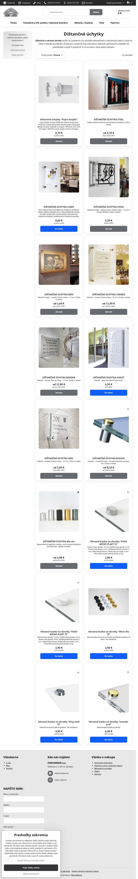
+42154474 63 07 (17, 50)
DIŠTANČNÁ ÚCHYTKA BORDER (58, 377)
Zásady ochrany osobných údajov (85, 871)
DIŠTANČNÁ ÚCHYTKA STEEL (109, 119)
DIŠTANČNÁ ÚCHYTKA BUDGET (108, 458)
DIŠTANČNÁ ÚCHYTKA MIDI (58, 458)
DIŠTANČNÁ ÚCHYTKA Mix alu (59, 541)
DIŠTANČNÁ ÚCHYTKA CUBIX (59, 206)
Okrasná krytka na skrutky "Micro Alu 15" (108, 633)
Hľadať (96, 12)
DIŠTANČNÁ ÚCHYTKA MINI (58, 294)
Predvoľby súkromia (62, 871)
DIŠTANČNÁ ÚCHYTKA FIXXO (109, 206)
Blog (8, 765)
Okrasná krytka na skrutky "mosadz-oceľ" (109, 723)
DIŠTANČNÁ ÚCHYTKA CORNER (108, 294)
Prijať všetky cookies (31, 867)
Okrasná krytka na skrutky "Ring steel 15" (59, 723)
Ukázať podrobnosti (31, 874)
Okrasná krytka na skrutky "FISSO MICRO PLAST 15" (58, 633)
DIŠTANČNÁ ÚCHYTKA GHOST (108, 377)
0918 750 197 (17, 55)
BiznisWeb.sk (76, 875)
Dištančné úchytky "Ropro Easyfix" (59, 119)
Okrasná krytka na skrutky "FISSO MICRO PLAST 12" (108, 543)
